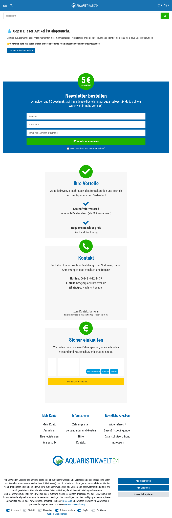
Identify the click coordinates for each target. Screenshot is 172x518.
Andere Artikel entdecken (21, 50)
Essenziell (15, 510)
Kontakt (80, 442)
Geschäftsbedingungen (117, 430)
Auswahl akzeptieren (143, 494)
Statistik (31, 510)
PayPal (85, 510)
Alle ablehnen (143, 487)
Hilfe (81, 436)
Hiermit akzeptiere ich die (87, 148)
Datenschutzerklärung (117, 436)
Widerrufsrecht (117, 424)
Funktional (101, 510)
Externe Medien (67, 510)
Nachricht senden (93, 287)
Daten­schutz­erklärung (74, 504)
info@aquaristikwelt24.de (91, 283)
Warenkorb (49, 442)
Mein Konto (49, 424)
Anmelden (49, 430)
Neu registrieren (49, 436)
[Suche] (165, 16)
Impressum (117, 442)
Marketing (48, 510)
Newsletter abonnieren (88, 141)
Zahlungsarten (80, 424)
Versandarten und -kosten (81, 430)
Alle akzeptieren (143, 481)
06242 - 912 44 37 (91, 278)
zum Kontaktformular (86, 311)
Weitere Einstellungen (57, 513)
